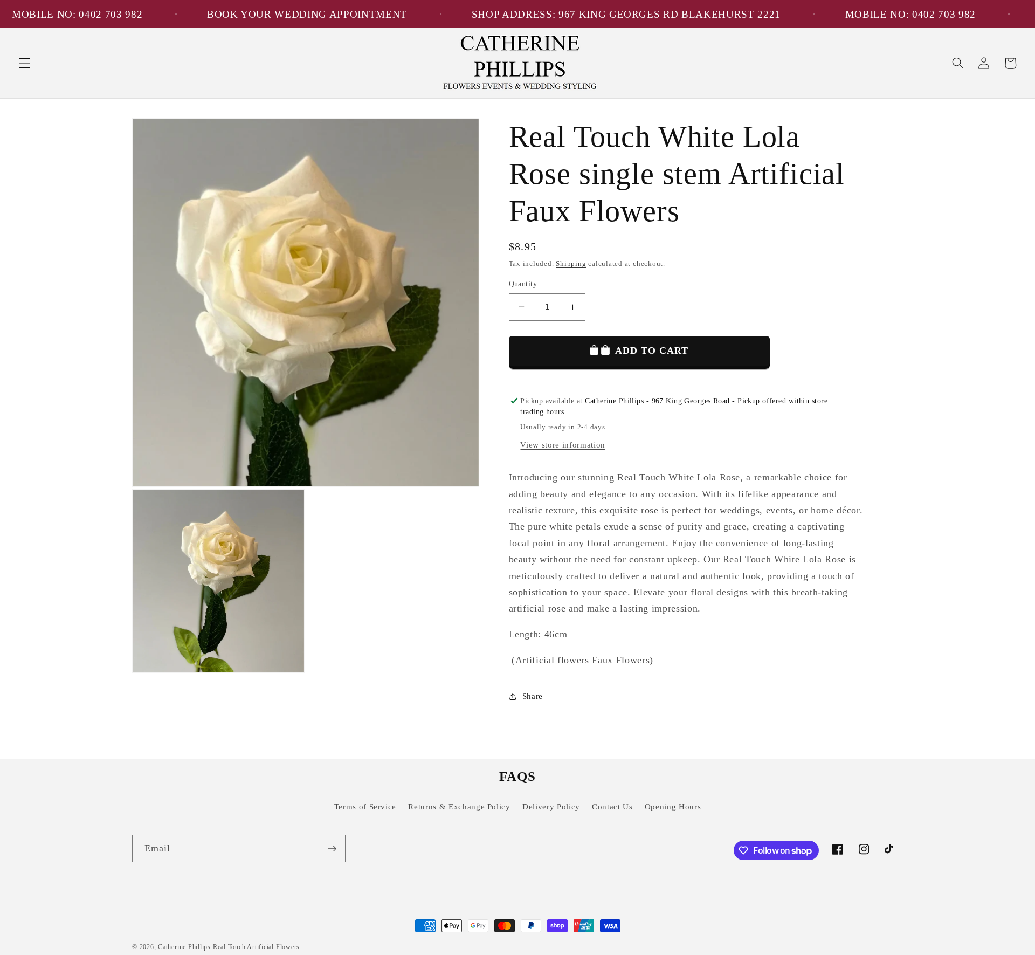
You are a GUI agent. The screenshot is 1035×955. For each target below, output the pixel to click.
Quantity (523, 283)
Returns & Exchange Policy (459, 806)
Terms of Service (365, 806)
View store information (562, 444)
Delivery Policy (551, 806)
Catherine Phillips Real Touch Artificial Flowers (229, 947)
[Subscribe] (332, 849)
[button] (25, 63)
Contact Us (612, 806)
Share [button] (532, 695)
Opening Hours (673, 806)
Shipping (571, 263)
